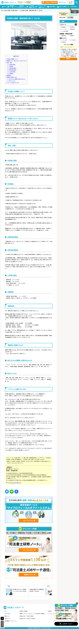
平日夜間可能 (63, 42)
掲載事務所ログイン (2, 624)
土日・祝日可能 (72, 40)
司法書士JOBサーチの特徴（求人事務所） (28, 618)
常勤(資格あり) (63, 27)
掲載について (7, 616)
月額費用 (10, 73)
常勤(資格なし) (72, 27)
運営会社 (50, 611)
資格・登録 (9, 62)
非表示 (17, 56)
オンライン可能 (64, 40)
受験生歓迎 (72, 35)
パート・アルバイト (64, 29)
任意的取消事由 (11, 70)
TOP (5, 611)
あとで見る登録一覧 (71, 2)
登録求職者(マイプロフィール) (10, 621)
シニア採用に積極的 (64, 31)
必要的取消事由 (11, 68)
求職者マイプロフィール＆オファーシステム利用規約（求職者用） (32, 613)
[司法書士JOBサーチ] (8, 2)
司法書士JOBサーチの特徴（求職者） (27, 616)
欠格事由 (10, 66)
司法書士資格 (11, 64)
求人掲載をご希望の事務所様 (51, 2)
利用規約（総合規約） (24, 611)
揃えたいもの (11, 81)
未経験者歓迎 (63, 35)
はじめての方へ (8, 613)
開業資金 (8, 75)
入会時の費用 (11, 71)
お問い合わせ (61, 2)
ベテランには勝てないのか (12, 82)
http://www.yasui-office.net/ (14, 482)
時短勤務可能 (72, 29)
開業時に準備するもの (11, 77)
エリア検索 (70, 17)
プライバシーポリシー (52, 613)
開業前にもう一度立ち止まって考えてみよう (16, 61)
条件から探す (63, 17)
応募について (7, 618)
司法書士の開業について (12, 59)
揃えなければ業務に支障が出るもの (16, 79)
